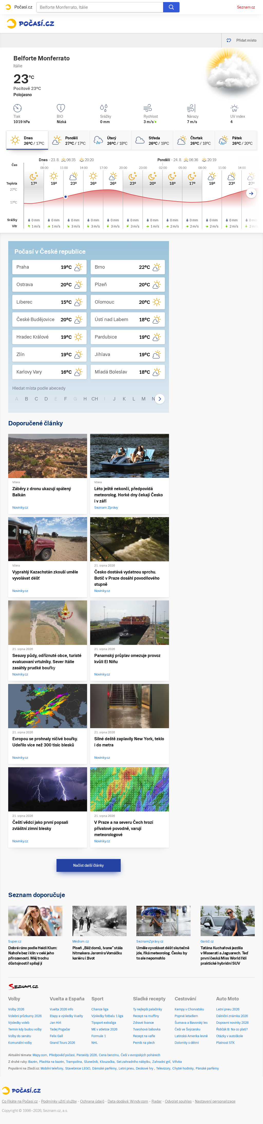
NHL (94, 1043)
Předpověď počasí (61, 1055)
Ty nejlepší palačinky (147, 1009)
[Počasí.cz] (30, 24)
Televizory (163, 1068)
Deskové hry (145, 1068)
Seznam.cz (246, 7)
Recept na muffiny (146, 1016)
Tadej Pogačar (60, 1029)
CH (94, 398)
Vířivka (177, 1062)
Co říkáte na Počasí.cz (20, 1101)
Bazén (32, 1062)
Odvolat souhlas (178, 1101)
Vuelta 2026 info (61, 1009)
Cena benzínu (109, 1055)
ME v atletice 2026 (104, 1029)
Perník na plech (144, 1043)
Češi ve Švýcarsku (187, 1029)
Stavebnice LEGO (77, 1068)
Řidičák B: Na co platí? (232, 1029)
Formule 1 (98, 1036)
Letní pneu (126, 1068)
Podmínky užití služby (59, 1101)
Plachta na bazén (51, 1062)
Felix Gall (56, 1036)
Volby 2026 (16, 1009)
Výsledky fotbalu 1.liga (107, 1016)
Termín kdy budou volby (25, 1029)
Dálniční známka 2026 (232, 1016)
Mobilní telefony (52, 1068)
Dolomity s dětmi (187, 1043)
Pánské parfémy (207, 1068)
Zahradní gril (161, 1062)
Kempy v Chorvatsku (189, 1009)
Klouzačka (107, 1062)
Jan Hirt (55, 1023)
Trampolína (74, 1062)
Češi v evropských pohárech (140, 1055)
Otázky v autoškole (229, 1036)
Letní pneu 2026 (227, 1009)
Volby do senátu (19, 1036)
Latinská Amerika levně (191, 1036)
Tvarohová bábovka (147, 1029)
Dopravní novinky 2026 (232, 1023)
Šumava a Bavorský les (191, 1023)
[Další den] (251, 193)
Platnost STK (225, 1043)
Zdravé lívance (143, 1023)
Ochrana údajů (92, 1101)
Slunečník (91, 1062)
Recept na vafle (144, 1036)
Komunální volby (20, 1043)
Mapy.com (40, 1055)
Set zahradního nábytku (133, 1062)
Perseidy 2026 (87, 1055)
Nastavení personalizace (215, 1101)
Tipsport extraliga (103, 1023)
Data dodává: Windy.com (128, 1101)
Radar (157, 1101)
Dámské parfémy (104, 1068)
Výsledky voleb (18, 1023)
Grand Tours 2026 (62, 1043)
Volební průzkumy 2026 (25, 1016)
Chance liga (99, 1009)
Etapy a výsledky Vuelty (66, 1016)
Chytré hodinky (183, 1068)
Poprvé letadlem (186, 1016)
